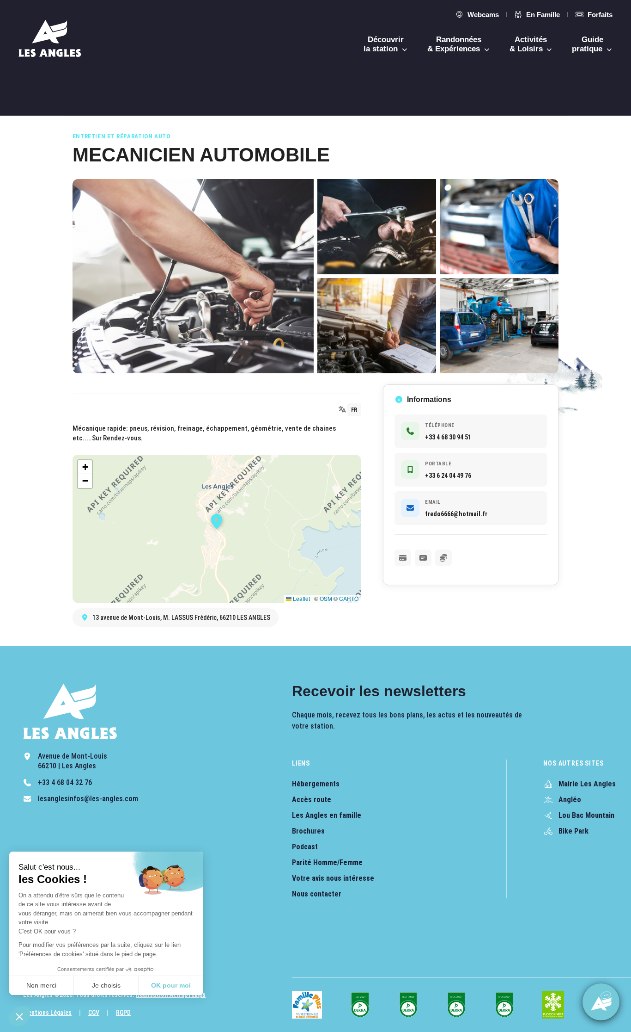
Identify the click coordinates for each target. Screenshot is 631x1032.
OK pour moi (171, 985)
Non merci (41, 985)
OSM (326, 598)
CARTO (348, 598)
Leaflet (300, 598)
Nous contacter (316, 894)
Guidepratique (588, 44)
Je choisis (106, 985)
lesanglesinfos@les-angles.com (88, 798)
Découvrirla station (384, 44)
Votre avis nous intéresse (333, 878)
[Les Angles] (49, 38)
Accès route (311, 799)
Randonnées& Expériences (454, 44)
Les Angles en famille (326, 815)
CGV (93, 1012)
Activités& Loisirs (528, 44)
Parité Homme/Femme (327, 862)
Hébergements (316, 783)
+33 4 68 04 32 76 (65, 782)
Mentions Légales (47, 1012)
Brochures (308, 831)
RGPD (123, 1012)
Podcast (305, 846)
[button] (19, 1016)
